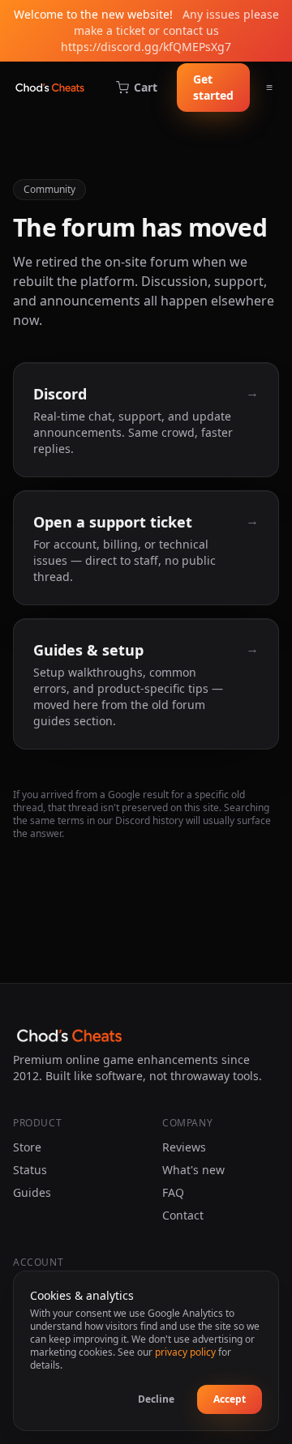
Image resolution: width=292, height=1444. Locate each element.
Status (30, 1169)
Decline (156, 1399)
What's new (193, 1169)
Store (27, 1147)
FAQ (173, 1192)
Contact (183, 1215)
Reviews (184, 1147)
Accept (229, 1399)
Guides (32, 1192)
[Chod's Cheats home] (50, 87)
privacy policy (185, 1352)
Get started (213, 87)
